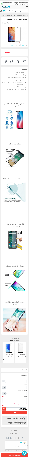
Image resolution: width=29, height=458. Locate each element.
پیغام (25, 396)
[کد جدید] (4, 409)
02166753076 (14, 433)
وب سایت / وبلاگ (22, 390)
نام (26, 378)
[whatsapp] (11, 438)
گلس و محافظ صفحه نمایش (19, 15)
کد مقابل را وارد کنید (22, 406)
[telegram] (22, 438)
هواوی (23, 45)
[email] (7, 438)
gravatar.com (22, 422)
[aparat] (18, 438)
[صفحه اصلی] (27, 15)
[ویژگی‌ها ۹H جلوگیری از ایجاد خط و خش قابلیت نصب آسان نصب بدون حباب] (21, 348)
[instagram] (15, 438)
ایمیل (25, 384)
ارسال (14, 412)
